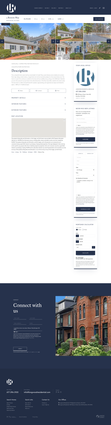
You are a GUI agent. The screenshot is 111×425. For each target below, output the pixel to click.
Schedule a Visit (90, 153)
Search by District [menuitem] (11, 410)
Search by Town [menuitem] (10, 408)
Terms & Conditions (23, 416)
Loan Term (78, 227)
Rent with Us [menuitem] (28, 403)
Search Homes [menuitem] (38, 8)
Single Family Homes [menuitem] (11, 406)
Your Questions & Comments (82, 178)
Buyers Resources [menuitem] (29, 406)
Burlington (30, 152)
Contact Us (78, 98)
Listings (17, 152)
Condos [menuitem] (8, 404)
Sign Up (91, 8)
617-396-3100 (81, 91)
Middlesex (24, 152)
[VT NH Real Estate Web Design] (100, 417)
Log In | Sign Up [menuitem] (45, 404)
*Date (77, 167)
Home (12, 152)
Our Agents (83, 98)
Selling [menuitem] (54, 8)
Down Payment (79, 239)
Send (20, 349)
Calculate (85, 253)
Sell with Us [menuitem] (27, 404)
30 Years (79, 229)
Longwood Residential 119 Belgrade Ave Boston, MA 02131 (72, 403)
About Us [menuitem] (68, 8)
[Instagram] (60, 392)
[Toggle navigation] (104, 8)
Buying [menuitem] (47, 8)
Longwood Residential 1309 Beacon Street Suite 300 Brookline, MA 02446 (75, 404)
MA (20, 152)
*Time (77, 172)
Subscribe (85, 139)
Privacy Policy (81, 134)
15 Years (85, 229)
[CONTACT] (99, 19)
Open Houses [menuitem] (10, 403)
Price (77, 233)
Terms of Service (79, 214)
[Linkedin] (58, 392)
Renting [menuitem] (60, 8)
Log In (95, 8)
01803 (35, 152)
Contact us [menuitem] (44, 403)
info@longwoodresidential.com (37, 392)
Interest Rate (79, 244)
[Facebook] (56, 392)
